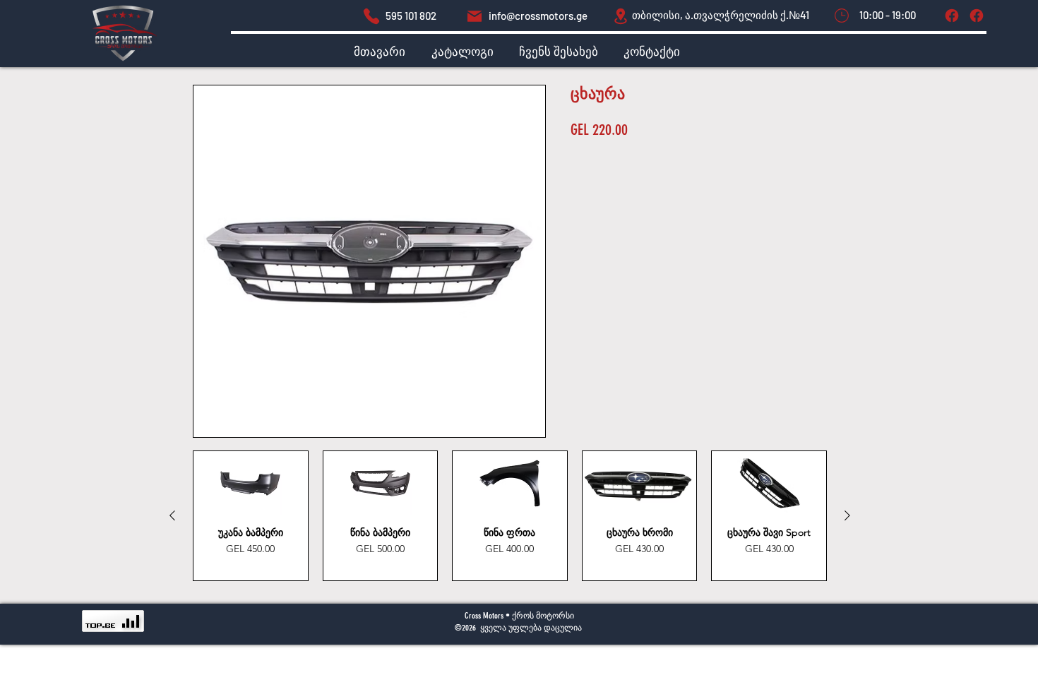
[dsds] (371, 16)
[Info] (976, 15)
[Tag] (951, 16)
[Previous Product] (172, 515)
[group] (510, 516)
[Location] (621, 16)
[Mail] (474, 16)
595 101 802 (411, 15)
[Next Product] (847, 515)
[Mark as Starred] (842, 15)
